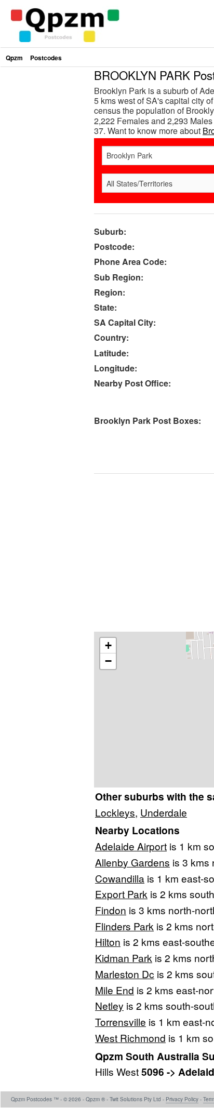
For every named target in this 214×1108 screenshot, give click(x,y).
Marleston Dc (124, 974)
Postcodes (46, 57)
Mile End (114, 990)
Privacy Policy (182, 1099)
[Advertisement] (107, 176)
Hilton (108, 942)
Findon (110, 910)
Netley (109, 1005)
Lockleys (115, 812)
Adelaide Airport (131, 846)
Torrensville (120, 1021)
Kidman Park (123, 958)
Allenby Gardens (132, 862)
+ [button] (108, 645)
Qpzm (14, 57)
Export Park (121, 894)
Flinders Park (124, 926)
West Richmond (130, 1038)
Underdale (163, 812)
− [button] (108, 661)
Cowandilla (119, 878)
